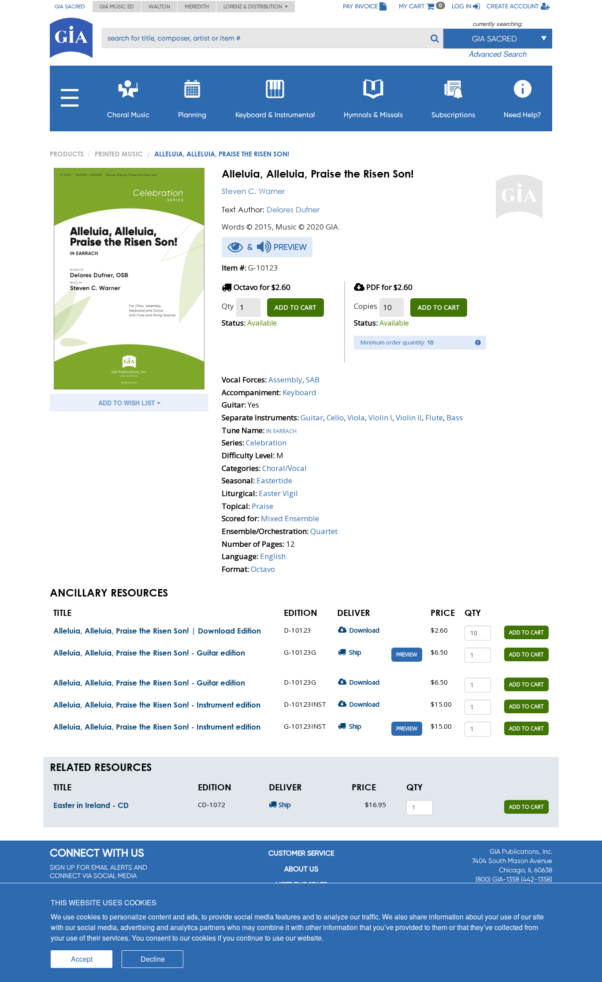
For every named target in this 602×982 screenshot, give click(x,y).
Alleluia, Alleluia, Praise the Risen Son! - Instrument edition (156, 704)
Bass (454, 417)
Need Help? (522, 115)
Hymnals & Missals (373, 115)
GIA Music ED (117, 7)
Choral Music (128, 115)
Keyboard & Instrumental (275, 115)
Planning (192, 115)
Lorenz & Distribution (254, 7)
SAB (313, 379)
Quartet (324, 531)
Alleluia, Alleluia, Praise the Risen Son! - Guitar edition (149, 652)
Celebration (266, 442)
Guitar (312, 417)
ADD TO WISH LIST (127, 402)
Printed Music (119, 154)
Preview (406, 655)
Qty (228, 306)
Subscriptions (453, 115)
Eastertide (274, 480)
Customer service (301, 853)
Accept (82, 959)
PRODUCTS (67, 154)
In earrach (281, 430)
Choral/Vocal (284, 468)
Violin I (380, 417)
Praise (262, 506)
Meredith (197, 7)
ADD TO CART (295, 307)
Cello (335, 417)
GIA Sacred (70, 7)
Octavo (263, 569)
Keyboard (299, 392)
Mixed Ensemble (290, 518)
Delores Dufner (293, 209)
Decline (153, 959)
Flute (434, 417)
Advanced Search (498, 53)
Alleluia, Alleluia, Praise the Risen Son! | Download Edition (157, 630)
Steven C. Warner (253, 191)
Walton (159, 7)
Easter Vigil (278, 493)
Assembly (285, 379)
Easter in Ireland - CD (91, 805)
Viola (356, 417)
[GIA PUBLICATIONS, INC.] (71, 36)
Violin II (409, 417)
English (273, 556)
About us (301, 869)
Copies (365, 306)
